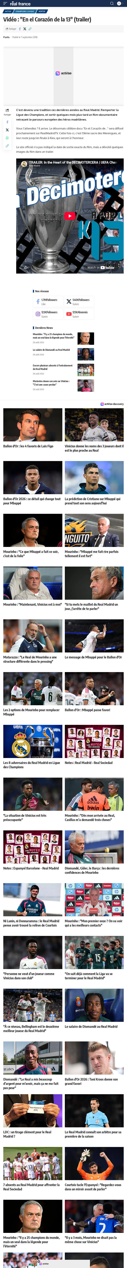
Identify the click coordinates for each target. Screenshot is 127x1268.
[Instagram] (48, 314)
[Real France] (22, 3)
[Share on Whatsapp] (7, 138)
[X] (79, 302)
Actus (8, 11)
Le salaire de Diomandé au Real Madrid (51, 349)
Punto (6, 37)
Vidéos (42, 11)
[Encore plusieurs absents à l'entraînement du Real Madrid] (86, 370)
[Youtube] (79, 314)
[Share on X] (24, 28)
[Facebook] (48, 302)
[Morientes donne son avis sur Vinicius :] (86, 385)
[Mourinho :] (86, 338)
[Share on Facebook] (19, 28)
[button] (6, 3)
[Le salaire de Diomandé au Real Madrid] (86, 354)
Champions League (25, 11)
